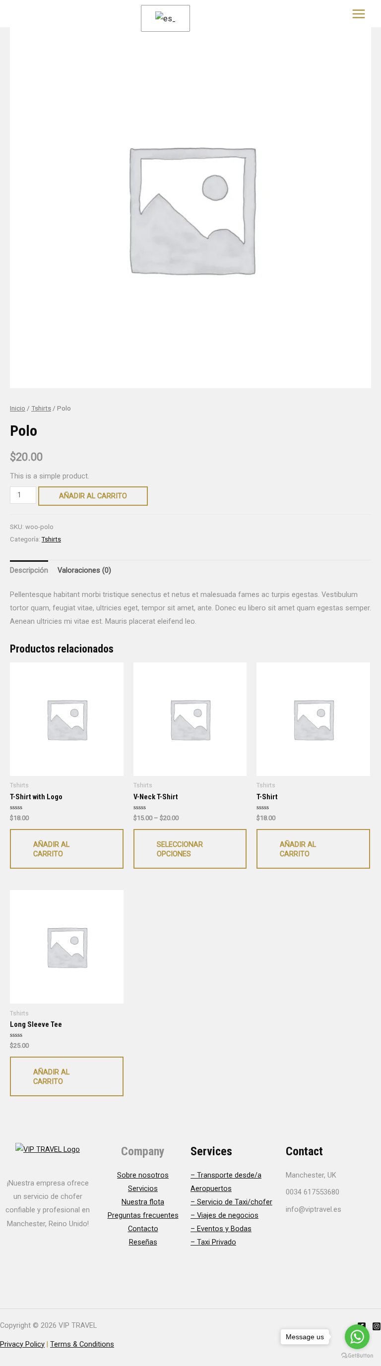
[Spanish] (164, 18)
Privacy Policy (22, 1344)
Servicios (143, 1188)
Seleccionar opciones (180, 849)
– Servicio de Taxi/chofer (231, 1201)
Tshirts (41, 408)
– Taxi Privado (213, 1242)
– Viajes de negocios (224, 1215)
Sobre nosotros (143, 1175)
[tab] (29, 570)
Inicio (17, 408)
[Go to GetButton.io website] (357, 1356)
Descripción (29, 570)
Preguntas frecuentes (143, 1215)
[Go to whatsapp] (357, 1336)
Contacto (143, 1228)
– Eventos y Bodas (221, 1228)
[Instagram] (376, 1326)
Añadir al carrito (93, 495)
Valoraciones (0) (84, 570)
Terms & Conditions (82, 1344)
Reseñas (143, 1242)
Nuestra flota (143, 1201)
